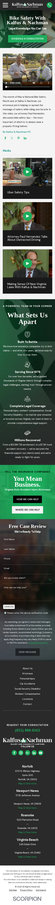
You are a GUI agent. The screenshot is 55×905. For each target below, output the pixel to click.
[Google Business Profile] (27, 752)
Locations (27, 699)
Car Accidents (27, 683)
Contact (27, 704)
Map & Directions (27, 783)
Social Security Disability (27, 688)
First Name (9, 539)
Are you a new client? (15, 578)
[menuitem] (13, 890)
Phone (7, 558)
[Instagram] (21, 752)
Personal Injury (27, 678)
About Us (28, 668)
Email (6, 568)
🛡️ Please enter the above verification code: (26, 613)
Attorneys (27, 673)
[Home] (27, 5)
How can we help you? (15, 587)
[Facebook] (14, 752)
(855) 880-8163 (27, 730)
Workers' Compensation (27, 693)
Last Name (9, 549)
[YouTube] (40, 752)
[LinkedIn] (34, 752)
